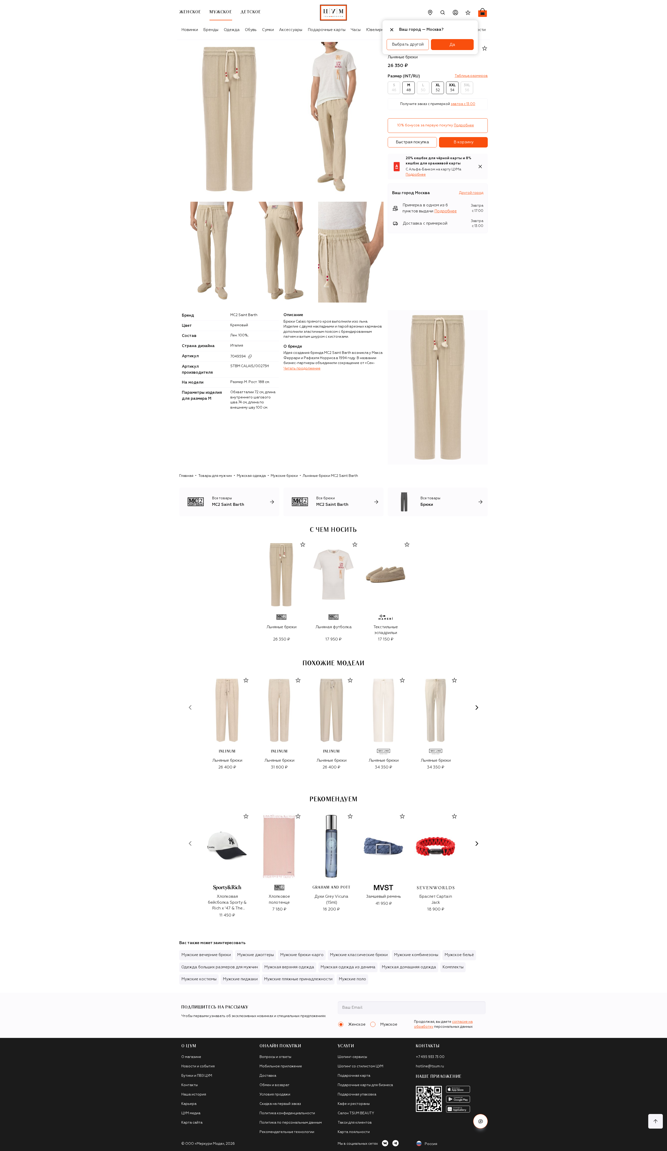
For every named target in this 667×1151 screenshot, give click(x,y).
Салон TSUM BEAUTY (356, 1113)
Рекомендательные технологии (287, 1132)
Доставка (268, 1076)
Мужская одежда (251, 476)
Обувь (251, 30)
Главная (186, 476)
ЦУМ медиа (190, 1113)
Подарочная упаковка (357, 1094)
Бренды (210, 30)
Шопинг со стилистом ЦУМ (360, 1066)
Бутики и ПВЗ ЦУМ (196, 1076)
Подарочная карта (354, 1076)
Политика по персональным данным (291, 1122)
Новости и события (198, 1066)
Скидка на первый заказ (280, 1104)
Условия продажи (275, 1094)
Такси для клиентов (355, 1122)
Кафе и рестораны (354, 1104)
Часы (356, 30)
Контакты (189, 1085)
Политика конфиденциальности (287, 1113)
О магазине (191, 1057)
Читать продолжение (301, 368)
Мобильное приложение (281, 1066)
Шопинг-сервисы (352, 1057)
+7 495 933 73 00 (430, 1057)
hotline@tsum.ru (430, 1066)
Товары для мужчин (215, 476)
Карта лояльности (354, 1132)
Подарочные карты (326, 30)
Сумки (268, 30)
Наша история (193, 1094)
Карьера (188, 1104)
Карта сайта (191, 1122)
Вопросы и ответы (275, 1057)
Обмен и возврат (274, 1085)
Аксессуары (290, 30)
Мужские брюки (284, 476)
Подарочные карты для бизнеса (365, 1085)
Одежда (232, 30)
